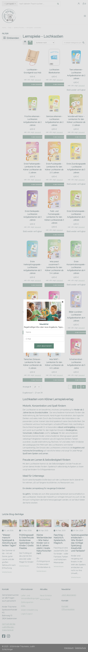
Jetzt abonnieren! (44, 346)
